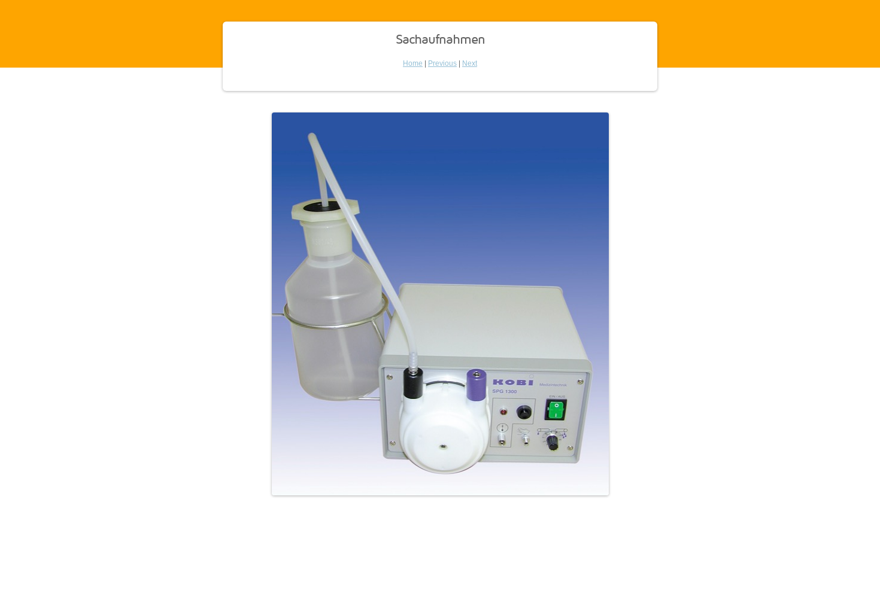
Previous (442, 63)
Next (469, 63)
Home (413, 63)
